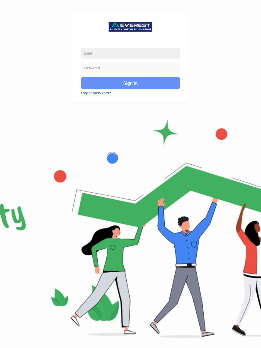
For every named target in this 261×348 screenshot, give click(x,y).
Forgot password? (96, 93)
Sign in (130, 83)
